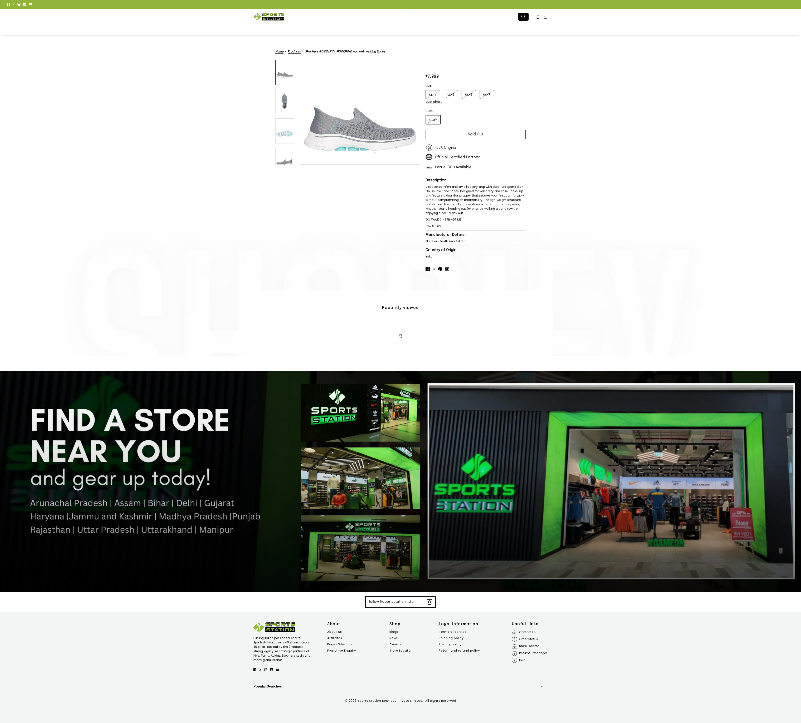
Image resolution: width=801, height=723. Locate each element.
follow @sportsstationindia (391, 602)
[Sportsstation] (268, 16)
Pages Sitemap (339, 644)
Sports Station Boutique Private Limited (390, 701)
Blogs (393, 632)
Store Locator (400, 650)
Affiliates (334, 638)
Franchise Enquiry (341, 650)
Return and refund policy (459, 650)
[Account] (538, 17)
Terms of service (453, 632)
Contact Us (527, 632)
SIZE (429, 86)
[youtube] (31, 4)
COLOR (431, 111)
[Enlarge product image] (360, 112)
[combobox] (464, 16)
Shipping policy (451, 638)
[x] (13, 4)
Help (522, 660)
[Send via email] (447, 269)
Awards (395, 644)
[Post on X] (434, 269)
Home (279, 51)
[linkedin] (25, 4)
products (294, 51)
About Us (334, 632)
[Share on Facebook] (427, 269)
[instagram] (19, 4)
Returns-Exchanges (533, 653)
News (393, 638)
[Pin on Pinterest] (440, 269)
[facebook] (8, 4)
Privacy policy (450, 644)
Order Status (528, 639)
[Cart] (545, 17)
